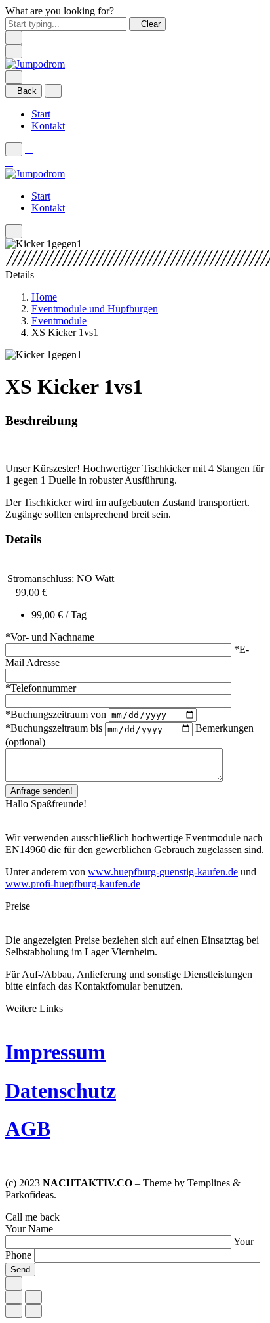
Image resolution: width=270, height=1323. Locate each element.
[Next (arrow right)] (33, 1311)
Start (40, 113)
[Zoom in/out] (33, 1297)
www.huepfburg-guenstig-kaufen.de (163, 871)
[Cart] (9, 161)
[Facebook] (10, 1160)
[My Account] (29, 148)
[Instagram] (20, 1160)
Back (27, 91)
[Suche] (13, 77)
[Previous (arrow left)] (13, 1311)
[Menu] (13, 51)
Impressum (55, 1052)
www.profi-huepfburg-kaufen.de (72, 883)
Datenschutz (60, 1090)
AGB (27, 1129)
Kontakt (48, 125)
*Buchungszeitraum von (57, 714)
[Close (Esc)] (13, 1297)
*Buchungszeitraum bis (55, 728)
